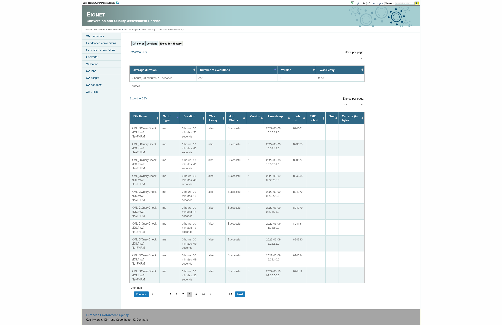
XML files (92, 91)
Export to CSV (138, 52)
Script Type (167, 118)
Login (357, 3)
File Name (140, 116)
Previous (141, 294)
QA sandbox (94, 85)
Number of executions (215, 70)
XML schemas (95, 36)
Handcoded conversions (101, 43)
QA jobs (91, 71)
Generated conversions (100, 50)
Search (389, 3)
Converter (92, 57)
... (161, 294)
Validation (92, 64)
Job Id (297, 118)
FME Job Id (314, 118)
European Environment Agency (107, 315)
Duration (189, 116)
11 (211, 294)
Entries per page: (353, 52)
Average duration (145, 70)
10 (203, 294)
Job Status (233, 118)
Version (286, 70)
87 (230, 294)
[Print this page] (364, 3)
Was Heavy (327, 70)
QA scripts (92, 78)
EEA (101, 2)
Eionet (101, 29)
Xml (332, 116)
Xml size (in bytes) (350, 118)
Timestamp (275, 116)
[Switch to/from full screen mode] (369, 3)
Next (240, 294)
